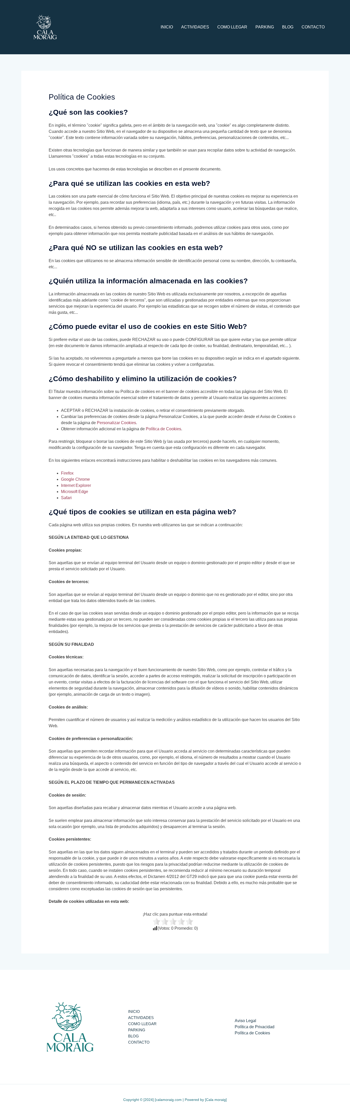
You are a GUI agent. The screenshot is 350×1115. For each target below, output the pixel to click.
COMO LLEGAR (232, 27)
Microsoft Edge (74, 491)
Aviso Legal (245, 1020)
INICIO (167, 27)
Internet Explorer (76, 485)
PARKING (264, 27)
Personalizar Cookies (116, 423)
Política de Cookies (163, 429)
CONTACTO (313, 27)
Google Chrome (75, 479)
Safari (66, 498)
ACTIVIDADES (195, 27)
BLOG (287, 27)
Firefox (67, 473)
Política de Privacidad (254, 1027)
